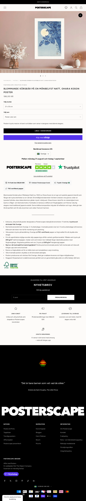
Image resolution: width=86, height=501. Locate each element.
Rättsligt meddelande (67, 444)
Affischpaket (8, 440)
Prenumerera (61, 297)
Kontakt (63, 432)
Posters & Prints (9, 429)
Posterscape (7, 80)
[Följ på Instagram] (16, 481)
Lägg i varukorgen (43, 131)
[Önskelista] (66, 7)
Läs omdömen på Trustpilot (43, 176)
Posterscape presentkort (12, 444)
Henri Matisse (41, 436)
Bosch (38, 440)
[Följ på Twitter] (10, 481)
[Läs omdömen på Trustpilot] (43, 168)
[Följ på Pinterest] (22, 481)
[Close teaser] (23, 494)
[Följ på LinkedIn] (34, 481)
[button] (12, 498)
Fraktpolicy (64, 436)
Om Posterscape (66, 429)
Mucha (38, 444)
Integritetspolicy (66, 451)
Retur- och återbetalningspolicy (71, 440)
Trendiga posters (9, 436)
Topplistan (7, 432)
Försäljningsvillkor (66, 447)
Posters (15, 80)
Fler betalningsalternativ (43, 143)
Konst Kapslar (40, 429)
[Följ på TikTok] (28, 481)
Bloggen (39, 432)
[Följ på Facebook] (5, 481)
